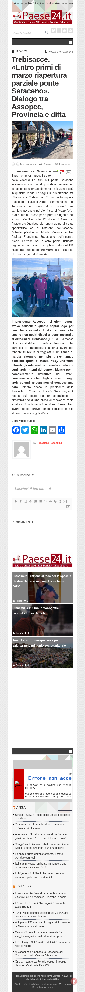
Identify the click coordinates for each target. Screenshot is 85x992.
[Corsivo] (20, 501)
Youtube (64, 30)
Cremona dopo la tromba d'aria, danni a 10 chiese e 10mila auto (40, 826)
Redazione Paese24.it (60, 51)
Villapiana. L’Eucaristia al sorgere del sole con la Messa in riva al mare (42, 924)
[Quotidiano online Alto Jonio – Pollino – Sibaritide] (42, 17)
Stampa (47, 164)
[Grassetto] (15, 501)
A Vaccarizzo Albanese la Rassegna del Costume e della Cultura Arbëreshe (39, 953)
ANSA (21, 807)
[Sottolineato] (25, 501)
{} (60, 501)
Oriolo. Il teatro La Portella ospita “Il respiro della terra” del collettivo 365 (40, 963)
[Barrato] (30, 501)
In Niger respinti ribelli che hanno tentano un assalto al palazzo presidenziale (41, 875)
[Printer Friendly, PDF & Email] (62, 172)
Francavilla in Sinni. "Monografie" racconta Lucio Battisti (36, 610)
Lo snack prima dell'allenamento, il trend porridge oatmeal (39, 855)
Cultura (19, 632)
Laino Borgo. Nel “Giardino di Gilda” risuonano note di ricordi (42, 5)
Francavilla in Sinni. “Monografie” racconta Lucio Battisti (40, 905)
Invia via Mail (65, 164)
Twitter (53, 30)
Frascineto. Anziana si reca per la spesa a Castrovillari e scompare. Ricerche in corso (42, 581)
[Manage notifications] (74, 981)
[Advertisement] (42, 702)
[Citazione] (45, 501)
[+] (65, 501)
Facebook (59, 30)
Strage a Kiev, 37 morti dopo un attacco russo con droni (42, 816)
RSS (70, 30)
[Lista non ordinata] (40, 501)
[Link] (55, 501)
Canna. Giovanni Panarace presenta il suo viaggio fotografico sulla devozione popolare (41, 934)
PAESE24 (23, 886)
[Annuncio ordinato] (35, 501)
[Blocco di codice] (50, 501)
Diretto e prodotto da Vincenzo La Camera (35, 984)
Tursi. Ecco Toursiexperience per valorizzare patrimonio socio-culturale (39, 642)
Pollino (19, 600)
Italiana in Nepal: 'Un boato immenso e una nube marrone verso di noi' (40, 865)
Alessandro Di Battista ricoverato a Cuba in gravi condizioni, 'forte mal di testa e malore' (41, 836)
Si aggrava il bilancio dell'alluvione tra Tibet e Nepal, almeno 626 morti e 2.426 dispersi (42, 846)
